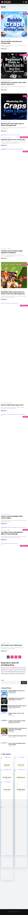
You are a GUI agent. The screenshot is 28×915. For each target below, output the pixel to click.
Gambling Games (24, 305)
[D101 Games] (6, 1)
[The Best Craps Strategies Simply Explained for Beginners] (14, 198)
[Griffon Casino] (7, 781)
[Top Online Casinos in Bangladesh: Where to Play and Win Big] (14, 527)
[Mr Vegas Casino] (7, 769)
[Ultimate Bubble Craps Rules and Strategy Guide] (14, 24)
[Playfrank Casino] (21, 769)
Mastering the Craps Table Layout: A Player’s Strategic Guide (12, 124)
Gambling (25, 13)
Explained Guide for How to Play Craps (13, 139)
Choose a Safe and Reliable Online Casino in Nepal (16, 744)
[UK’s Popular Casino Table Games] (14, 592)
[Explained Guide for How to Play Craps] (14, 135)
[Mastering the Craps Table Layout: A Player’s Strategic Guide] (14, 107)
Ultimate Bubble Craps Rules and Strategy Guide (16, 691)
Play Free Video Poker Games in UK (12, 405)
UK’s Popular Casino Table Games (11, 645)
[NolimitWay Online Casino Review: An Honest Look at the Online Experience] (14, 275)
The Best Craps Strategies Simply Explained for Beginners (11, 251)
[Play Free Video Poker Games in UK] (14, 352)
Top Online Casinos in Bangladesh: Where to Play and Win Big (12, 533)
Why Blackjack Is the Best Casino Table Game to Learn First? (13, 83)
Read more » (4, 48)
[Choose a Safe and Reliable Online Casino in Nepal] (14, 463)
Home (2, 8)
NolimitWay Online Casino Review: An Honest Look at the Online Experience (13, 293)
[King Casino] (7, 757)
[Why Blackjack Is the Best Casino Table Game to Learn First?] (14, 65)
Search (2, 680)
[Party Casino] (21, 757)
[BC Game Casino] (21, 788)
